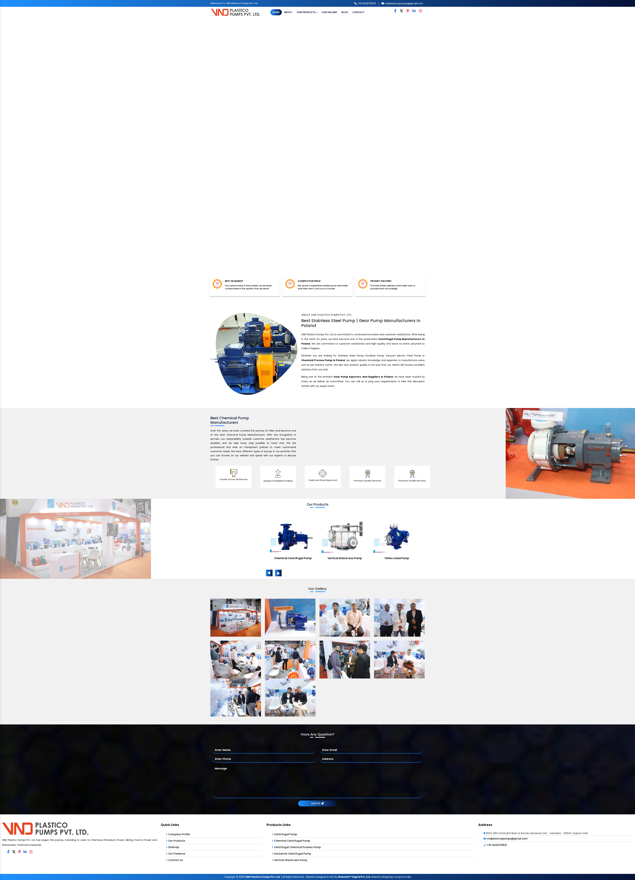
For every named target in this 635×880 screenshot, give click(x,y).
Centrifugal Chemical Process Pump (297, 847)
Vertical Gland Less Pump (290, 860)
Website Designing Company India (391, 877)
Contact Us (175, 860)
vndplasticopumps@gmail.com (403, 3)
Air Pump (345, 558)
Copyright (229, 877)
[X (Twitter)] (401, 11)
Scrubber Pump (396, 558)
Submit (316, 803)
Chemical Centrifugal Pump (291, 840)
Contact (358, 12)
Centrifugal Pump (285, 834)
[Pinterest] (407, 11)
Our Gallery (329, 12)
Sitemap (173, 847)
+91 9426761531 (366, 3)
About (288, 12)
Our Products (306, 12)
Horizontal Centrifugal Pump (292, 853)
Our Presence (176, 853)
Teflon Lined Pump (292, 558)
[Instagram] (420, 11)
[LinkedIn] (414, 11)
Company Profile (179, 834)
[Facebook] (395, 11)
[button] (47, 150)
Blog (344, 12)
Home (276, 12)
